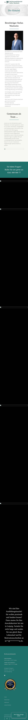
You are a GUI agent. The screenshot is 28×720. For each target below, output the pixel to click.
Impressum (6, 702)
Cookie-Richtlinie (7, 705)
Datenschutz (6, 699)
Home (5, 697)
